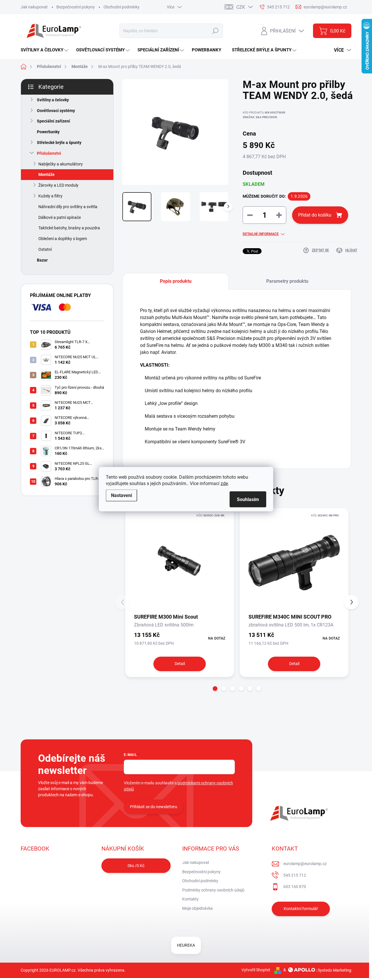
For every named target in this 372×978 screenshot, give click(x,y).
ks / (136, 865)
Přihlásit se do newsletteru (153, 806)
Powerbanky (48, 131)
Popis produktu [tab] (176, 281)
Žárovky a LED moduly (58, 185)
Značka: (260, 117)
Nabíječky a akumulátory (60, 164)
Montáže (46, 174)
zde (224, 483)
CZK (240, 7)
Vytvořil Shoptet (256, 970)
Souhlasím (248, 499)
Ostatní (45, 249)
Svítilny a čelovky (53, 100)
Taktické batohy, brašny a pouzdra (69, 228)
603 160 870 (294, 886)
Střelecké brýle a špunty (59, 142)
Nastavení (121, 495)
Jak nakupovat (34, 7)
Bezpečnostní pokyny (75, 7)
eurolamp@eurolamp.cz (305, 863)
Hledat (215, 30)
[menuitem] (45, 50)
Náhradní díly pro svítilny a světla (67, 206)
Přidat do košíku (314, 215)
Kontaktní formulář (301, 908)
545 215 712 (294, 875)
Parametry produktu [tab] (287, 281)
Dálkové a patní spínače (59, 217)
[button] (215, 688)
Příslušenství (49, 153)
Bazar (42, 260)
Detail (180, 663)
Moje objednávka (197, 908)
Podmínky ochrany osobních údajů (213, 890)
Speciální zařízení (53, 121)
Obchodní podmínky (121, 7)
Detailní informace (261, 234)
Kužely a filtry (50, 196)
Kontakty (190, 899)
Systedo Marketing (334, 970)
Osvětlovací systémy (56, 110)
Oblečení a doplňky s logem (62, 238)
